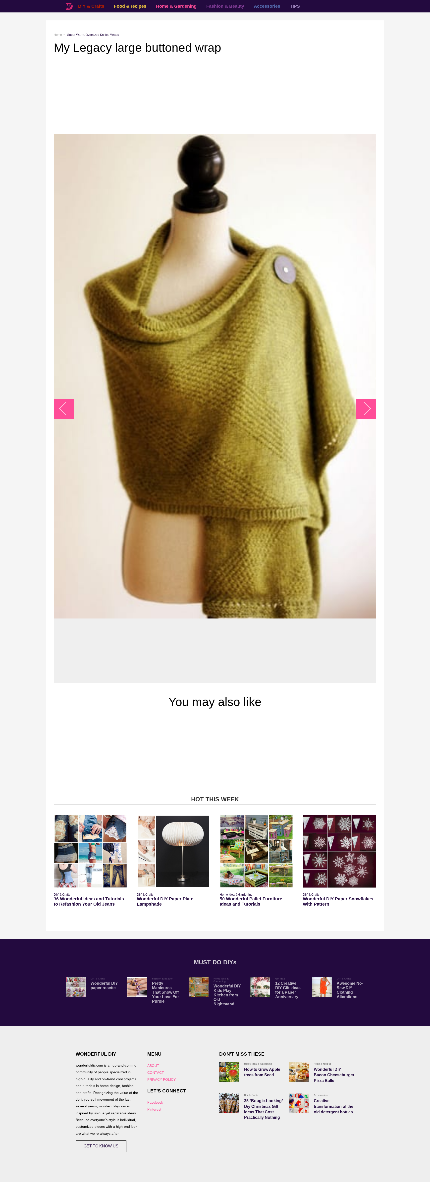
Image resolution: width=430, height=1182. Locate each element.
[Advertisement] (203, 94)
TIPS (295, 6)
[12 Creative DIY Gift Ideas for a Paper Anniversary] (260, 987)
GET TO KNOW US (101, 1146)
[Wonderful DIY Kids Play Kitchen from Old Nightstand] (199, 987)
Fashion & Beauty (225, 6)
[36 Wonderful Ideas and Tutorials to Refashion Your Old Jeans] (90, 851)
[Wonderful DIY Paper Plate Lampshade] (173, 851)
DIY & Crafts (91, 6)
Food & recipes (130, 6)
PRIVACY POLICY (161, 1079)
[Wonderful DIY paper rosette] (76, 987)
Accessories (267, 6)
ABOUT (153, 1066)
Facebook (155, 1102)
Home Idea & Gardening (236, 894)
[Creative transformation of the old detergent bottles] (299, 1103)
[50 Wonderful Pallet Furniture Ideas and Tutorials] (256, 851)
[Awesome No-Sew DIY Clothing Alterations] (322, 987)
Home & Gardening (176, 6)
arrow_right (364, 409)
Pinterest (154, 1109)
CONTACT (155, 1073)
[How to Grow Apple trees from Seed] (229, 1072)
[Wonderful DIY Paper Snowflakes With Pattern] (339, 851)
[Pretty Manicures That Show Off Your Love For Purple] (137, 987)
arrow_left (66, 409)
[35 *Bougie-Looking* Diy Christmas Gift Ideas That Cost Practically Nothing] (229, 1103)
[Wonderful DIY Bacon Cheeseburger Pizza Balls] (299, 1072)
